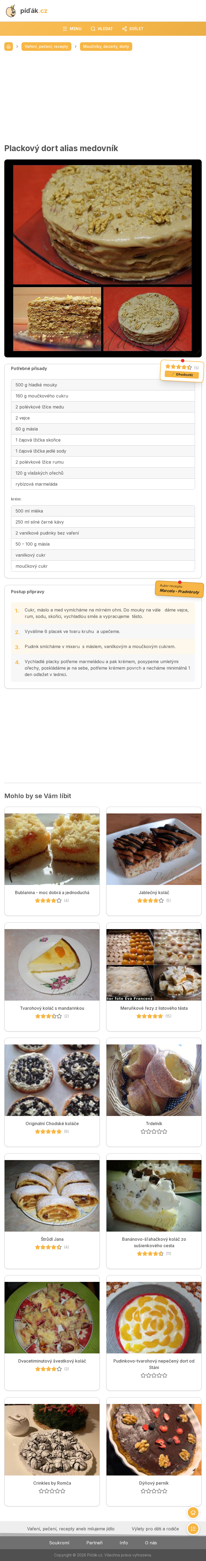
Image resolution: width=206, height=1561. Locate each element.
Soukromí (59, 1542)
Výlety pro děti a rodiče (155, 1528)
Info (124, 1542)
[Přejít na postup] (193, 1528)
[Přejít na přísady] (193, 1512)
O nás (151, 1542)
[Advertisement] (103, 97)
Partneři (94, 1542)
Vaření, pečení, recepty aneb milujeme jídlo (71, 1528)
